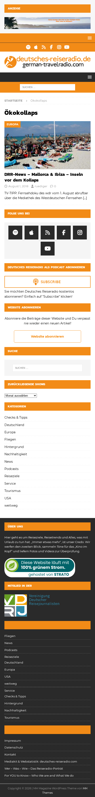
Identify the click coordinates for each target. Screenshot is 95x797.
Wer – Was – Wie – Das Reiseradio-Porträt (33, 768)
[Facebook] (51, 47)
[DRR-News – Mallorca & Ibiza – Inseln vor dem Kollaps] (47, 145)
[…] (85, 198)
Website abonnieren (47, 336)
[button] (89, 37)
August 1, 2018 (18, 186)
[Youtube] (67, 47)
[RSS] (44, 47)
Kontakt (10, 754)
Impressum (12, 740)
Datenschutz (13, 747)
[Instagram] (59, 47)
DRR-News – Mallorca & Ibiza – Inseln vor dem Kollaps (43, 177)
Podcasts (11, 469)
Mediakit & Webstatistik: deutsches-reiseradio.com (40, 761)
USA (7, 498)
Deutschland (14, 425)
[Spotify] (28, 47)
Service (10, 484)
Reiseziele (11, 476)
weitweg (11, 505)
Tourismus (12, 491)
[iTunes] (36, 47)
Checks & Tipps (15, 417)
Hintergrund (14, 447)
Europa (9, 432)
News (8, 462)
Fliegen (10, 439)
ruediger (41, 186)
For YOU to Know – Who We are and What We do (39, 775)
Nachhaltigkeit (15, 454)
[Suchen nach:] (47, 87)
